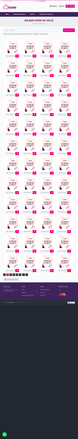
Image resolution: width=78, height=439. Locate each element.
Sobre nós (42, 295)
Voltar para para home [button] (12, 279)
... (23, 274)
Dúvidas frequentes (45, 289)
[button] (53, 6)
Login (23, 289)
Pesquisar (70, 30)
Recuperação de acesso (28, 295)
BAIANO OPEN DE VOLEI (39, 20)
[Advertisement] (39, 314)
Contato (42, 292)
